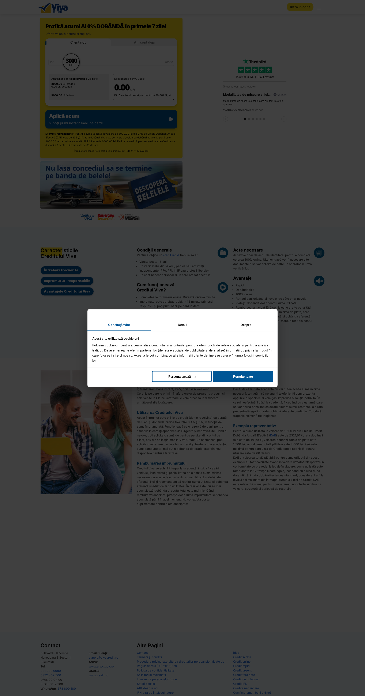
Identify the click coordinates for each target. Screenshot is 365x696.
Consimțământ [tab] (119, 324)
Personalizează (179, 376)
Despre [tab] (246, 324)
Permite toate (243, 376)
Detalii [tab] (182, 324)
